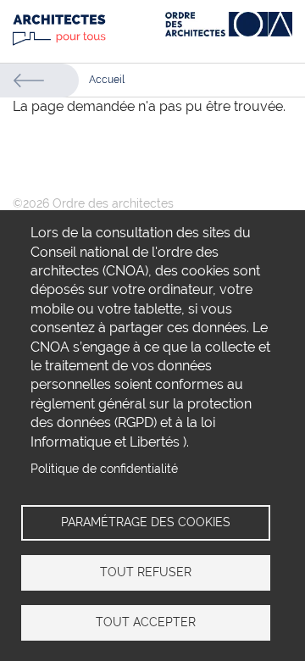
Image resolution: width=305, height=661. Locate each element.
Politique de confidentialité (104, 468)
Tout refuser (145, 572)
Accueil (107, 80)
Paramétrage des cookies (145, 522)
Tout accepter (146, 622)
